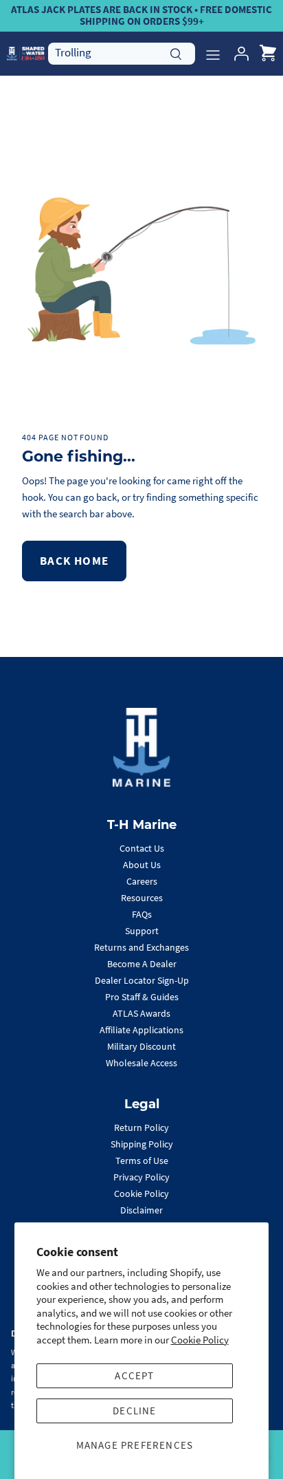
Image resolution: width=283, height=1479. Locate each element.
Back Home (74, 560)
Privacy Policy (141, 1177)
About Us (142, 865)
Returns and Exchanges (141, 947)
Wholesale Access (141, 1063)
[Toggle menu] (213, 54)
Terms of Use (141, 1160)
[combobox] (121, 53)
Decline (134, 1410)
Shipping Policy (142, 1144)
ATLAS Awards (141, 1013)
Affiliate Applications (141, 1030)
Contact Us (142, 848)
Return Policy (141, 1127)
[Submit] (175, 52)
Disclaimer (141, 1210)
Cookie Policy (200, 1339)
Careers (141, 881)
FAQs (142, 914)
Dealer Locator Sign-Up (142, 980)
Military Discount (141, 1046)
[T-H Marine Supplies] (26, 53)
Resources (142, 898)
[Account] (238, 54)
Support (142, 931)
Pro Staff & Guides (142, 997)
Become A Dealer (142, 964)
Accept (134, 1375)
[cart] (268, 54)
